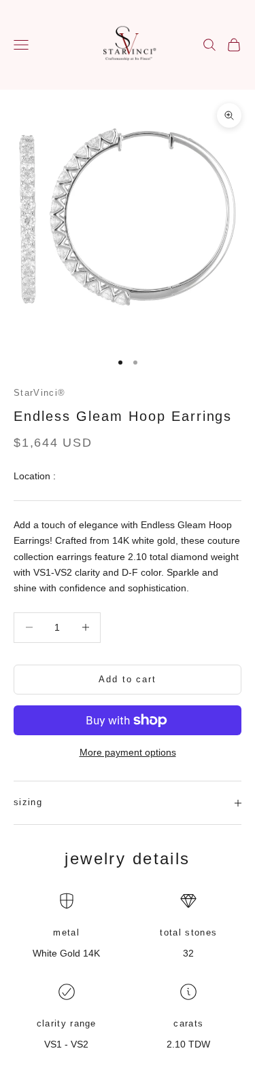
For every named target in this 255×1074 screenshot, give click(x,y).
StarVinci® (39, 393)
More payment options (128, 752)
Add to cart (127, 679)
